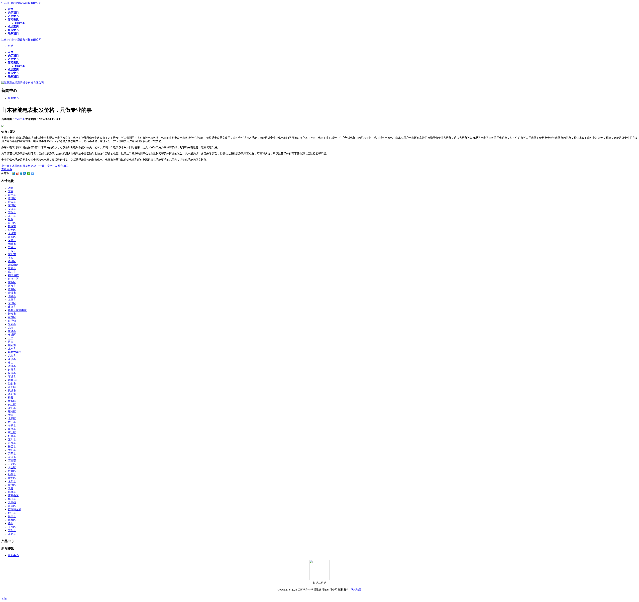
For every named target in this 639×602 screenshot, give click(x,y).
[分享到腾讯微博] (21, 173)
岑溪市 (12, 457)
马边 (10, 338)
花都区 (12, 317)
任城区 (12, 261)
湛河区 (12, 222)
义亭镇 (12, 502)
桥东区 (12, 401)
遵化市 (12, 394)
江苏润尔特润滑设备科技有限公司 (21, 2)
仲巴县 (12, 512)
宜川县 (12, 439)
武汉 (10, 327)
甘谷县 (12, 240)
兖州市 (12, 254)
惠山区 (12, 432)
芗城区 (12, 334)
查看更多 (6, 169)
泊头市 (12, 383)
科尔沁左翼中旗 (17, 310)
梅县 (10, 397)
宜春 (10, 191)
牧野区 (12, 289)
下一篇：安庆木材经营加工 (53, 165)
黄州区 (12, 478)
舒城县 (12, 436)
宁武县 (12, 425)
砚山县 (12, 271)
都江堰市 (13, 275)
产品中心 (20, 119)
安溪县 (12, 208)
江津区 (12, 505)
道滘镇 (12, 320)
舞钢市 (12, 226)
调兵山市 (13, 264)
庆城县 (12, 331)
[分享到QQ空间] (13, 173)
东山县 (12, 215)
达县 (10, 188)
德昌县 (12, 446)
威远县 (12, 492)
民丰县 (12, 516)
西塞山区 (13, 495)
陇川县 (12, 450)
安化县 (12, 530)
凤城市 (12, 390)
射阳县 (12, 369)
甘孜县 (12, 250)
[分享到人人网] (24, 173)
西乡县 (12, 285)
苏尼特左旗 (14, 509)
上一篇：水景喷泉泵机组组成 (18, 165)
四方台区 (13, 380)
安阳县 (12, 453)
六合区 (12, 467)
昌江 (10, 341)
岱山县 (12, 422)
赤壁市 (12, 243)
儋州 (10, 523)
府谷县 (12, 202)
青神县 (12, 443)
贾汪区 (12, 198)
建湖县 (12, 306)
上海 (10, 257)
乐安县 (12, 324)
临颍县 (12, 296)
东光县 (12, 533)
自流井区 (13, 278)
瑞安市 (12, 345)
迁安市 (12, 313)
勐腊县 (12, 474)
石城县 (12, 376)
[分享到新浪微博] (17, 173)
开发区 (12, 526)
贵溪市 (12, 292)
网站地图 (356, 589)
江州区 (12, 387)
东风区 (12, 205)
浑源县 (12, 366)
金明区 (12, 229)
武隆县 (12, 355)
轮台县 (12, 429)
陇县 (10, 488)
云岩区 (12, 464)
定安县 (12, 268)
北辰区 (12, 418)
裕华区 (12, 236)
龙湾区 (12, 303)
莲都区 (12, 519)
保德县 (12, 373)
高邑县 (12, 299)
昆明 (10, 219)
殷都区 (12, 471)
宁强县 (12, 212)
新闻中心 (13, 98)
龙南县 (12, 348)
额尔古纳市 (14, 352)
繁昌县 (12, 247)
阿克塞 (12, 460)
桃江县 (12, 499)
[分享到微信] (28, 173)
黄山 (10, 362)
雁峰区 (12, 411)
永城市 (12, 233)
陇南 (10, 415)
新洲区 (12, 485)
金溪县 (12, 359)
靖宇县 (12, 195)
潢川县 (12, 408)
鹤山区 (12, 404)
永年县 (12, 481)
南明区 (12, 282)
